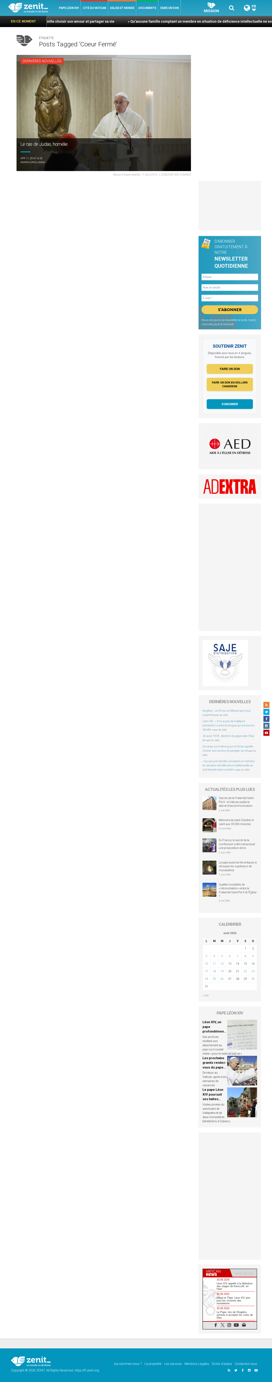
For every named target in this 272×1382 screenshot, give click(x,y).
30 (253, 978)
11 (214, 963)
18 (214, 971)
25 (214, 978)
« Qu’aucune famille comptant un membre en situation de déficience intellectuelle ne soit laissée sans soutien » (172, 21)
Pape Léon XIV (69, 8)
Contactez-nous (246, 1364)
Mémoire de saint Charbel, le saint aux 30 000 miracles (236, 822)
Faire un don (169, 8)
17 (206, 971)
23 (253, 971)
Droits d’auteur (222, 1364)
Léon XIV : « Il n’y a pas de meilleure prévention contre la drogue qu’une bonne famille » (228, 725)
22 (245, 971)
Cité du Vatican (94, 8)
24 (206, 978)
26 (222, 978)
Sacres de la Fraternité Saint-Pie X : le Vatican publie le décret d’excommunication (236, 801)
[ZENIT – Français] (32, 8)
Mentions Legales (197, 1364)
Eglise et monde (122, 8)
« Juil (205, 995)
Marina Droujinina (33, 162)
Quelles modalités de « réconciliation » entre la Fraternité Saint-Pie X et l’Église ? (237, 890)
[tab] (216, 1273)
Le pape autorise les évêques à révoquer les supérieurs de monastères (238, 866)
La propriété (153, 1364)
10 (206, 963)
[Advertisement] (230, 206)
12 (222, 963)
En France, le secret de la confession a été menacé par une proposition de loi (237, 844)
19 (222, 971)
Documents (147, 8)
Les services (173, 1364)
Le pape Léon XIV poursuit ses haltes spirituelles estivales (213, 1099)
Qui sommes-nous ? (128, 1364)
